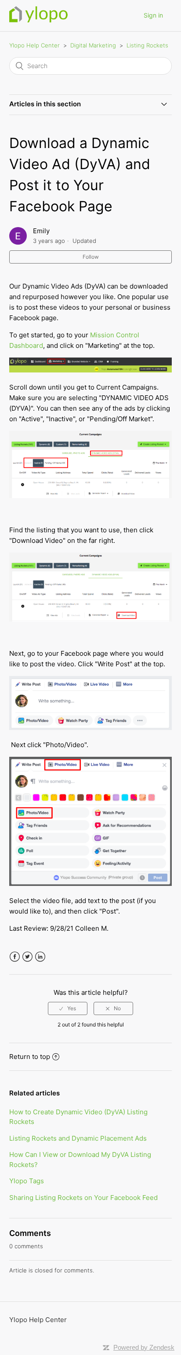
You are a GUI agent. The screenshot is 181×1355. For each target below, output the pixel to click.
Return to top (29, 1056)
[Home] (38, 20)
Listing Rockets (147, 45)
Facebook (14, 956)
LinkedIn (40, 956)
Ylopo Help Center (34, 45)
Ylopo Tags (26, 1181)
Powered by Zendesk (143, 1347)
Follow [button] (91, 256)
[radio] (67, 1008)
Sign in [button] (153, 15)
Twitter (27, 956)
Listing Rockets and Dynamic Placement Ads (78, 1138)
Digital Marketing (94, 45)
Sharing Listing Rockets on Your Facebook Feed (83, 1197)
